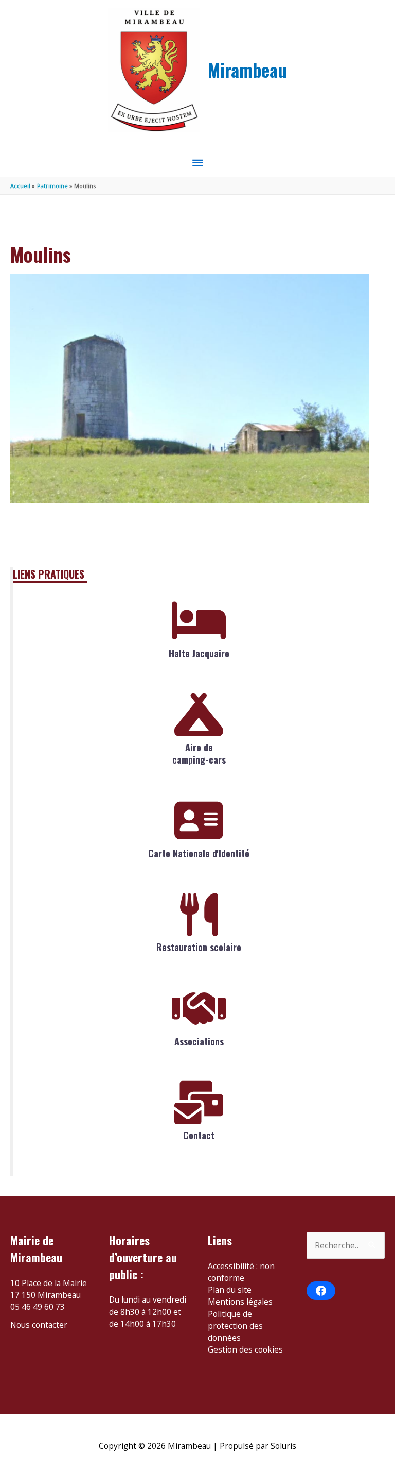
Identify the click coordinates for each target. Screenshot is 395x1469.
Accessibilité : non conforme (241, 1272)
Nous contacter (38, 1324)
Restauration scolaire (198, 947)
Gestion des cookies (245, 1349)
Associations (199, 1041)
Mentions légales (240, 1301)
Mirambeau (247, 70)
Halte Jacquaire (199, 653)
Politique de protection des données (235, 1326)
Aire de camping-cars (199, 753)
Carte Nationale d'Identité (198, 853)
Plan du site (230, 1289)
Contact (198, 1135)
